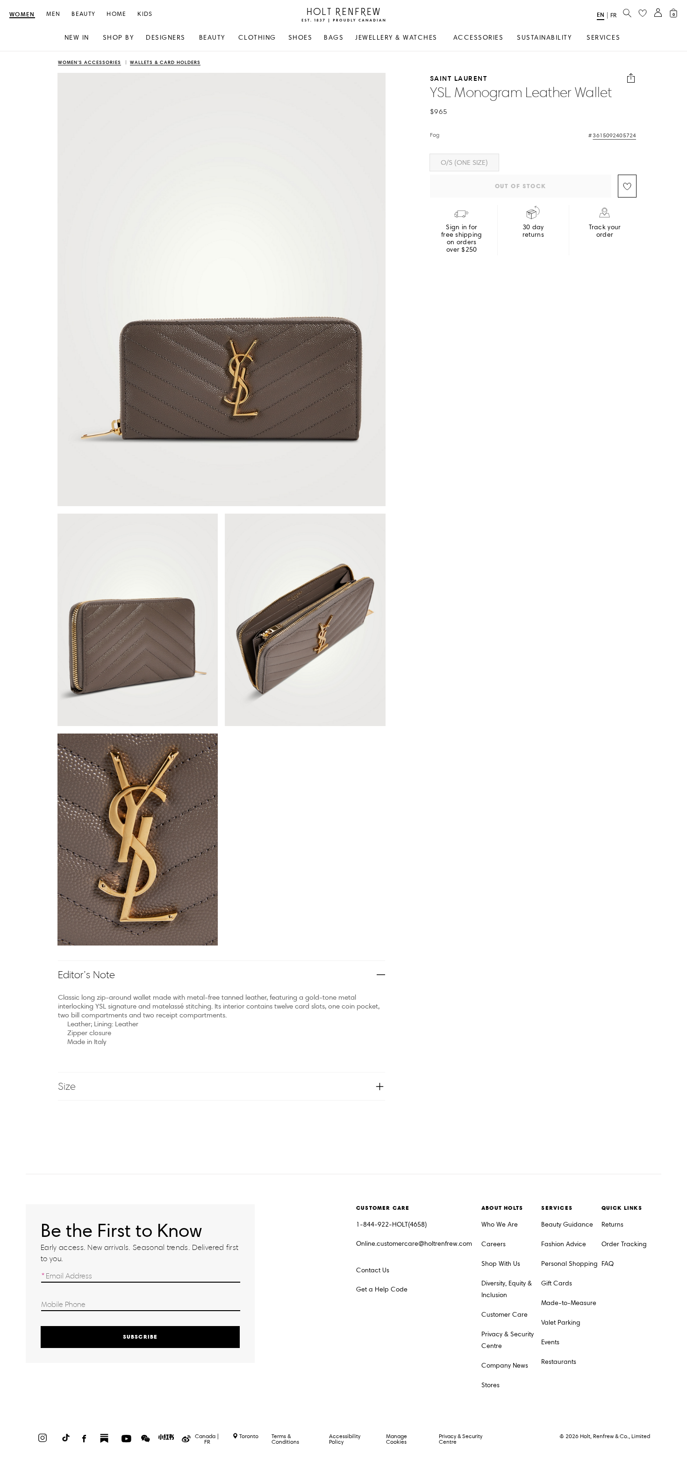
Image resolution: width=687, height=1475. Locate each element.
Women (22, 14)
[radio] (464, 162)
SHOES (300, 38)
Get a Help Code (382, 1289)
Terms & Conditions (285, 1439)
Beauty (83, 14)
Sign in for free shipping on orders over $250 (461, 239)
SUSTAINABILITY (544, 38)
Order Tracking (624, 1244)
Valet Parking (560, 1323)
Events (550, 1342)
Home (116, 14)
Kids (144, 14)
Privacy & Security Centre (507, 1340)
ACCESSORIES (478, 38)
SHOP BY (118, 38)
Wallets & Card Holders (165, 62)
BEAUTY (212, 38)
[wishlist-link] (642, 13)
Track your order (605, 231)
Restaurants (558, 1362)
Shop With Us (500, 1264)
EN (600, 15)
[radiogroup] (533, 162)
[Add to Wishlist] (627, 186)
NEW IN (76, 38)
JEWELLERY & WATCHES (396, 38)
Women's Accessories (89, 62)
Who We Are (499, 1224)
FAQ (607, 1264)
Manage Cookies (396, 1439)
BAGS (334, 38)
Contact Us (372, 1270)
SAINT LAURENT (458, 78)
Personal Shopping (569, 1264)
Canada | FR (207, 1439)
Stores (490, 1385)
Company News (504, 1365)
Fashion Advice (563, 1244)
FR (613, 15)
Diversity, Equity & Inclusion (506, 1289)
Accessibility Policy (344, 1439)
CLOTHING (257, 38)
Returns (612, 1224)
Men (53, 14)
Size (67, 1086)
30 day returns (533, 231)
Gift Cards (556, 1283)
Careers (493, 1244)
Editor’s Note (86, 974)
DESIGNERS (166, 38)
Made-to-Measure (568, 1303)
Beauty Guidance (567, 1224)
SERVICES (603, 38)
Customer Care (504, 1315)
